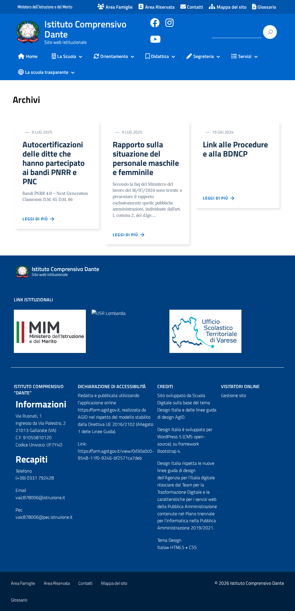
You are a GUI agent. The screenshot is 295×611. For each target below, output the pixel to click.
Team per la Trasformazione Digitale (180, 488)
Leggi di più (36, 219)
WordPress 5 (169, 436)
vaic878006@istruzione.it (40, 497)
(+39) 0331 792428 (35, 477)
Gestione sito (233, 395)
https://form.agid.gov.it (99, 409)
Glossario (19, 600)
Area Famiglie (23, 583)
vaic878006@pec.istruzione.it (44, 517)
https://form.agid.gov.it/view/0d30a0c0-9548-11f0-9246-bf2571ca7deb (116, 455)
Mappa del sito (114, 583)
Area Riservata (57, 583)
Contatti (85, 583)
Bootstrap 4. (169, 451)
